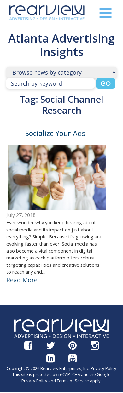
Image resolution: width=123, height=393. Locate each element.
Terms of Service (73, 381)
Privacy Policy (103, 368)
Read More (22, 280)
